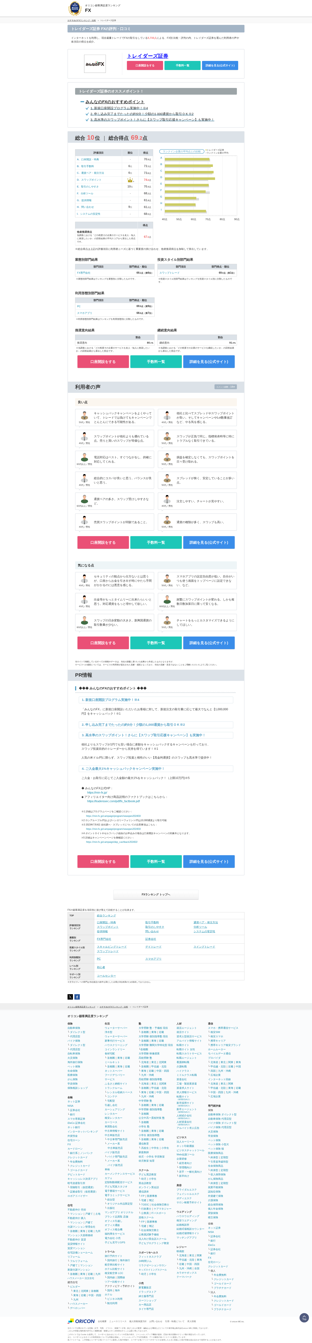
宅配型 (111, 1100)
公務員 (145, 1213)
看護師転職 (183, 1062)
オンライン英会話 (149, 1187)
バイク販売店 (112, 1152)
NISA (70, 1105)
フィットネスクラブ (150, 1256)
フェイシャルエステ (188, 1193)
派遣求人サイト (185, 1087)
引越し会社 (111, 1105)
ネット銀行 (74, 1127)
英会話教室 (145, 1183)
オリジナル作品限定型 (120, 1203)
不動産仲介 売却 (77, 1209)
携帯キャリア (218, 1040)
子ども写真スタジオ (116, 1186)
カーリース (111, 1122)
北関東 (84, 1290)
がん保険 (73, 1079)
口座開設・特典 (90, 159)
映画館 (180, 1251)
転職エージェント (187, 1057)
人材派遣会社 (184, 1123)
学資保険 (73, 1083)
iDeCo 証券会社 (76, 1122)
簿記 (151, 1200)
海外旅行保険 (75, 1062)
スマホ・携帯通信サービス (223, 1027)
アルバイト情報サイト (189, 1040)
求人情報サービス (187, 1092)
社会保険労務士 (160, 1204)
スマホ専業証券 (76, 1118)
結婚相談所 (183, 1224)
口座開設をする (145, 65)
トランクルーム (113, 1087)
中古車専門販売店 (117, 1139)
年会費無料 (76, 1161)
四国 (213, 1070)
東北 (75, 1290)
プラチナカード (222, 1287)
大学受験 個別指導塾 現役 (153, 1036)
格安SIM (215, 1032)
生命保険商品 (215, 1165)
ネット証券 (74, 1101)
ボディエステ (184, 1198)
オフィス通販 (112, 1225)
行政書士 (146, 1208)
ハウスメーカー (79, 1303)
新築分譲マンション (79, 1269)
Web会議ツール (185, 1154)
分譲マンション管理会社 (81, 1226)
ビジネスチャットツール (190, 1150)
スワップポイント (91, 179)
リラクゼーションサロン (152, 1265)
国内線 (111, 1277)
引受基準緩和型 (219, 1161)
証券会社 (150, 938)
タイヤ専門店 (146, 1308)
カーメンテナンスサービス (120, 1173)
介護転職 (182, 1066)
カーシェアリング (115, 1109)
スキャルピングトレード (112, 946)
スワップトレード (169, 272)
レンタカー (111, 1113)
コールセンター (106, 975)
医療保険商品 (215, 1153)
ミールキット (112, 1062)
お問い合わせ (155, 1321)
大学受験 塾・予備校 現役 (153, 1027)
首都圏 (74, 1231)
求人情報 (191, 1321)
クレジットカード (78, 1157)
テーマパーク (184, 1276)
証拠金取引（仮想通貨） (84, 1191)
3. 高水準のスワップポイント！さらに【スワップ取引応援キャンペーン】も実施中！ (152, 120)
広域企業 (216, 1074)
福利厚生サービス (115, 1233)
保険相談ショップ (78, 1087)
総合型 (111, 1199)
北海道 (145, 1062)
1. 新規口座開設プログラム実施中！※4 (119, 108)
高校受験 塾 (145, 1057)
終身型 (214, 1157)
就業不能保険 (215, 1187)
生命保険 (73, 1070)
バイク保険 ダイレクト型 (222, 1122)
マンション (76, 1213)
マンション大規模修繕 (80, 1235)
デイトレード (153, 946)
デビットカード (76, 1174)
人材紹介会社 (184, 1116)
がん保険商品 (215, 1178)
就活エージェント (187, 1027)
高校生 (145, 1148)
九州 (97, 1231)
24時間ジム (145, 1261)
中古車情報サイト (115, 1130)
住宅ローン (74, 1140)
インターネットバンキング (83, 1131)
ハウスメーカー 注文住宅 (81, 1278)
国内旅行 (112, 1260)
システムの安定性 (90, 213)
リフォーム (74, 1256)
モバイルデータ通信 (219, 1053)
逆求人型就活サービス (189, 1036)
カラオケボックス (187, 1272)
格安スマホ (217, 1036)
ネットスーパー (113, 1070)
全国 (196, 1268)
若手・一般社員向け (190, 1171)
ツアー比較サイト (115, 1281)
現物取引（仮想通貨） (82, 1187)
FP (142, 1195)
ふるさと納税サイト (116, 1083)
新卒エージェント (187, 1110)
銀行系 (74, 1153)
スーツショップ (147, 1300)
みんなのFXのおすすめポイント (115, 102)
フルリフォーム (79, 1261)
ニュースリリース (118, 1321)
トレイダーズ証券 (147, 56)
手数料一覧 (182, 65)
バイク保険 (74, 1040)
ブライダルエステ (187, 1189)
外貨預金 (73, 1135)
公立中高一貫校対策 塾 (152, 1117)
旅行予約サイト (113, 1255)
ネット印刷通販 (185, 1146)
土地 (97, 1213)
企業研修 (182, 1158)
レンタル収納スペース (120, 1092)
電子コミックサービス (117, 1195)
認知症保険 (214, 1191)
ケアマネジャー (163, 1208)
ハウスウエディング (188, 1216)
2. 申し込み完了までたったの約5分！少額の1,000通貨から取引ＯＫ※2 (142, 114)
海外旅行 (125, 1260)
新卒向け (184, 1175)
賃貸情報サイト (76, 1243)
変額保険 (213, 1213)
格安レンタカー (113, 1117)
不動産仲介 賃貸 (77, 1239)
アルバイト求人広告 (188, 1127)
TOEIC (145, 1204)
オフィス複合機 (113, 1229)
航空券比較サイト (115, 1264)
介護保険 (213, 1200)
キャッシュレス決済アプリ (83, 1178)
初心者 (101, 967)
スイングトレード (204, 946)
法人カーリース (185, 1141)
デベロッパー (77, 1308)
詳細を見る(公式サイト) (220, 65)
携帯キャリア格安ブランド (226, 1045)
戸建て (89, 1213)
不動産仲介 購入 (77, 1218)
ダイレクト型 (77, 1032)
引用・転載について (175, 1321)
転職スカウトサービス (189, 1053)
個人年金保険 (215, 1208)
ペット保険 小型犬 (218, 1144)
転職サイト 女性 (186, 1049)
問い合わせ (87, 207)
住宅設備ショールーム (80, 1252)
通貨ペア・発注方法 (92, 172)
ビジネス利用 (114, 1298)
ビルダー (75, 1286)
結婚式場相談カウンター (190, 1228)
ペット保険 (74, 1066)
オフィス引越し (113, 1221)
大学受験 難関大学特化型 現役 (156, 1045)
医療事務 (152, 1195)
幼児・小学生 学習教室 (152, 1156)
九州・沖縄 (147, 1074)
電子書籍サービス (115, 1190)
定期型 (224, 1157)
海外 (117, 1290)
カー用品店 (145, 1304)
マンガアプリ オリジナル (119, 1212)
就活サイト (183, 1032)
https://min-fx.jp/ (97, 792)
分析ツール (87, 193)
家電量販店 (145, 1287)
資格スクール (146, 1217)
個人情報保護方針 (138, 1321)
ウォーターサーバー (116, 1027)
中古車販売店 (112, 1135)
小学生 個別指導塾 (149, 1135)
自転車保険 (74, 1053)
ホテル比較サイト (115, 1268)
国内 (109, 1290)
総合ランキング (106, 915)
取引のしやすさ (90, 186)
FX (69, 1144)
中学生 (155, 1148)
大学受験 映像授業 (149, 1053)
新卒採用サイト (185, 1104)
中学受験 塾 (145, 1100)
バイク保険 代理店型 (219, 1127)
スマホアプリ (84, 313)
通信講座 (144, 1191)
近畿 (90, 1231)
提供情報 (86, 200)
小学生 (165, 1148)
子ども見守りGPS (115, 1242)
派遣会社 (182, 1079)
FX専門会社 (83, 272)
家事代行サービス (115, 1040)
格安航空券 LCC (114, 1273)
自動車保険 (74, 1027)
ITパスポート (158, 1213)
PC (79, 306)
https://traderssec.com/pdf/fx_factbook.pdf (113, 801)
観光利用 (112, 1303)
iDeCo (211, 1244)
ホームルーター (217, 1049)
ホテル (108, 1294)
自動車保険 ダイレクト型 (222, 1114)
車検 (107, 1169)
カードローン (75, 1148)
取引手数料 (87, 166)
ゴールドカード (79, 1170)
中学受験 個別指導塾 (150, 1109)
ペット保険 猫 (216, 1148)
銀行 (72, 1114)
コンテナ (112, 1096)
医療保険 (73, 1074)
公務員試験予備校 (149, 1234)
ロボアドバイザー (78, 1195)
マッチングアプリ (187, 1237)
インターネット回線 (219, 1079)
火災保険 (73, 1057)
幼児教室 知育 (147, 1160)
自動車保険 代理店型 (219, 1118)
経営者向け (185, 1163)
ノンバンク (86, 1153)
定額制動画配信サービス (119, 1182)
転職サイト (183, 1045)
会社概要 (102, 1321)
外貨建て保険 (215, 1195)
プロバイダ (214, 1057)
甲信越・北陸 (158, 1066)
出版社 (111, 1208)
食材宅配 (110, 1053)
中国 (238, 1066)
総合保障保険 (215, 1204)
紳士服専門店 (146, 1296)
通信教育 (144, 1143)
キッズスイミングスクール (153, 1269)
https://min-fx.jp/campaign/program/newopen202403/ (113, 816)
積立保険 (213, 1217)
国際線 (121, 1277)
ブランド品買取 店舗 (116, 1216)
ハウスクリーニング (116, 1045)
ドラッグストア (147, 1291)
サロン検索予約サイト (189, 1202)
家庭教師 (144, 1152)
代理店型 (75, 1036)
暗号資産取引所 (76, 1183)
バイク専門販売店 (117, 1156)
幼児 (143, 1178)
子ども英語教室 (147, 1174)
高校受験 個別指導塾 (150, 1079)
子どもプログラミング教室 (154, 1243)
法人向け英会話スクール (152, 1238)
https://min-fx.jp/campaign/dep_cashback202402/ (112, 842)
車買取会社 (111, 1126)
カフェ (108, 1178)
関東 (199, 1255)
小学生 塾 (144, 1126)
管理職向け (185, 1167)
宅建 (143, 1200)
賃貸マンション (76, 1248)
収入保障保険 (218, 1174)
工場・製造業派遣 (187, 1083)
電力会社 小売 (113, 1238)
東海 (82, 1231)
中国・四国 (94, 1295)
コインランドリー (115, 1049)
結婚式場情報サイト (188, 1233)
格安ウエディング (187, 1220)
